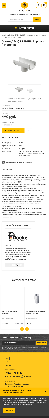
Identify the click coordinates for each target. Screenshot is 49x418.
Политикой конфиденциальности (15, 402)
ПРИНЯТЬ (9, 411)
